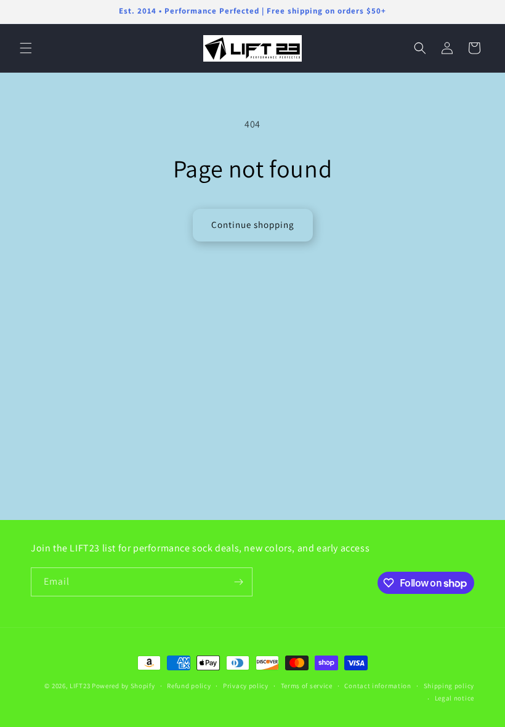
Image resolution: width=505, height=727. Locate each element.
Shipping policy (449, 685)
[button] (25, 48)
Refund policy (189, 685)
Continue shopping (252, 224)
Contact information (377, 685)
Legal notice (454, 698)
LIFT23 (80, 685)
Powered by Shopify (123, 685)
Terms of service (307, 685)
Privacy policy (246, 685)
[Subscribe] (238, 581)
